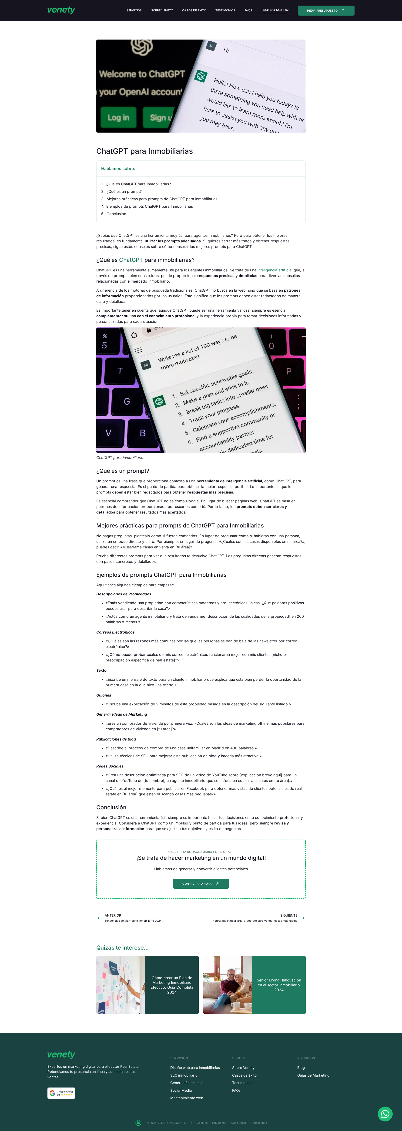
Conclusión (116, 213)
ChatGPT (131, 260)
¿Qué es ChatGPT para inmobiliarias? (138, 184)
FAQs (248, 10)
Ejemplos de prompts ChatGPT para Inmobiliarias (149, 206)
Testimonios (225, 10)
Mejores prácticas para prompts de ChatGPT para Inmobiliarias (162, 199)
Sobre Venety (162, 10)
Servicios (134, 10)
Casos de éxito (194, 10)
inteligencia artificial (275, 270)
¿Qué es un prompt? (124, 191)
